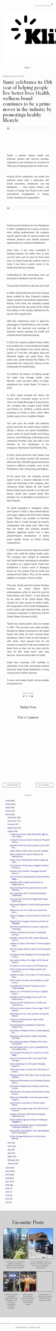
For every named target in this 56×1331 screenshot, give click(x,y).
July (9, 1143)
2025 (7, 804)
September (12, 828)
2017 (7, 1182)
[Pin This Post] (29, 696)
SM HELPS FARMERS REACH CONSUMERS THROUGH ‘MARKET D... (28, 1126)
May (9, 1150)
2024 (7, 808)
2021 (7, 1168)
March (10, 1157)
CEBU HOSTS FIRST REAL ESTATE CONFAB (29, 851)
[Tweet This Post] (23, 696)
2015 (7, 1188)
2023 (7, 811)
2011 (7, 1202)
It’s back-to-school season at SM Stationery (29, 966)
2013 (7, 1195)
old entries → (44, 785)
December (12, 818)
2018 (7, 1178)
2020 (7, 1171)
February (11, 1160)
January (11, 1163)
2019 (7, 1175)
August (10, 831)
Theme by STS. (34, 1327)
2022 (7, 815)
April (9, 1153)
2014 (7, 1192)
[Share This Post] (26, 696)
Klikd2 (18, 1327)
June (9, 1146)
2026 (7, 801)
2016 (7, 1185)
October (11, 824)
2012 (7, 1199)
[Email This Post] (32, 696)
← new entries (11, 785)
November (12, 821)
